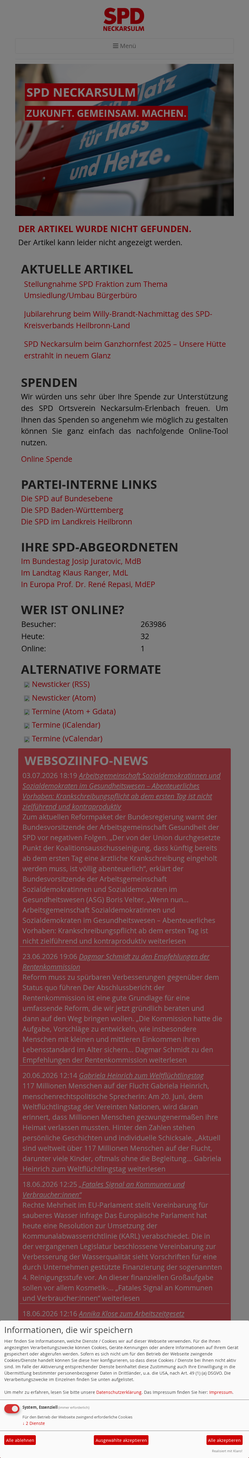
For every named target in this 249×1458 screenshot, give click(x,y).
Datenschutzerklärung (119, 1392)
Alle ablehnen (20, 1440)
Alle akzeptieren (224, 1440)
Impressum (220, 1392)
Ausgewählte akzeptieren (121, 1440)
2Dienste (33, 1423)
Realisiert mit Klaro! (227, 1451)
